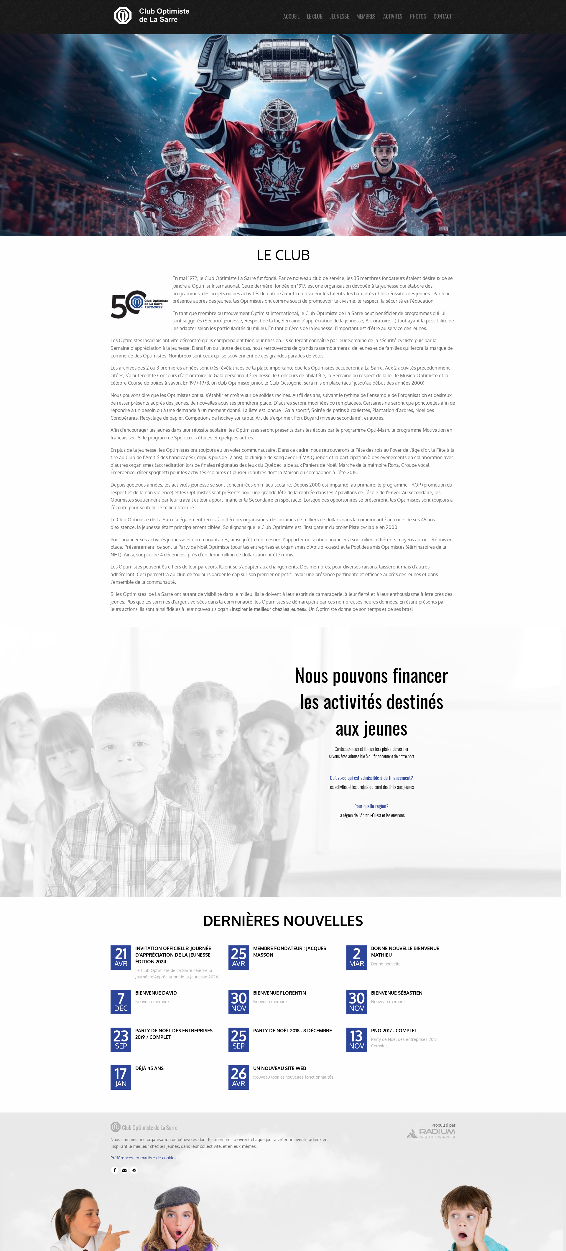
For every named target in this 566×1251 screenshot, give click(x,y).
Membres (366, 17)
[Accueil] (150, 15)
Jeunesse (339, 17)
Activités (392, 17)
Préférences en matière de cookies (144, 1158)
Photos (418, 17)
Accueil (291, 17)
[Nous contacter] (124, 1170)
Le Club (315, 17)
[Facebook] (115, 1170)
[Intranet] (134, 1170)
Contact (443, 17)
